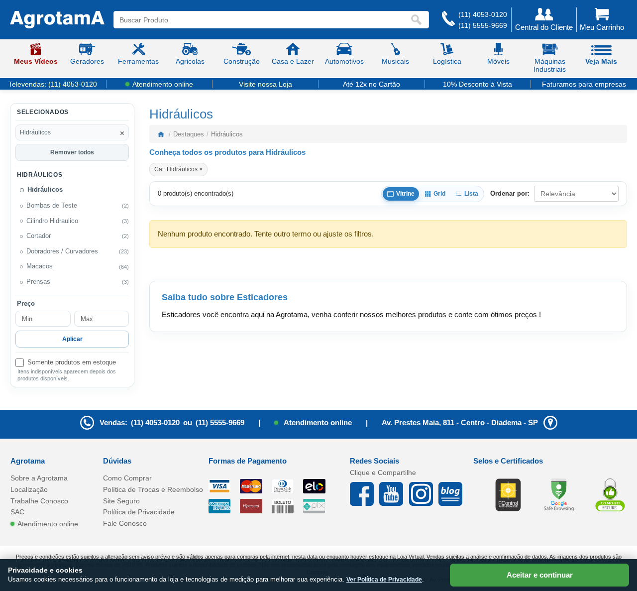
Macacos (39, 266)
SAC (17, 512)
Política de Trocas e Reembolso (153, 489)
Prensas (38, 281)
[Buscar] (418, 19)
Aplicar (72, 339)
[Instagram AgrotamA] (423, 494)
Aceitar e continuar (540, 575)
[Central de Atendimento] (448, 19)
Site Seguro (121, 501)
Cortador (38, 236)
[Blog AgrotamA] (453, 494)
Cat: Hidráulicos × (178, 169)
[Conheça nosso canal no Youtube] (394, 494)
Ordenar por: (510, 193)
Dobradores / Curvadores (62, 251)
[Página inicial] (160, 133)
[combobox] (261, 19)
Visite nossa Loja (265, 84)
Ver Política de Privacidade (384, 579)
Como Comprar (127, 478)
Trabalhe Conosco (39, 501)
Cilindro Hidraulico (52, 220)
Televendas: (52, 84)
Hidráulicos (45, 189)
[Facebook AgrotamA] (364, 494)
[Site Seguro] (610, 494)
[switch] (72, 362)
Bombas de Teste (51, 205)
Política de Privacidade (139, 512)
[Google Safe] (558, 494)
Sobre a (39, 478)
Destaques (188, 134)
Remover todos (72, 151)
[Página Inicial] (57, 20)
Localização (29, 489)
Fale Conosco (125, 523)
